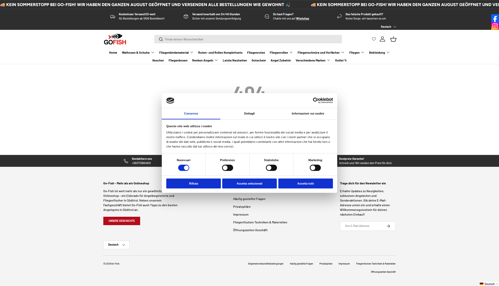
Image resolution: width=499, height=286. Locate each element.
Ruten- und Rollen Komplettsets (220, 52)
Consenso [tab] (191, 113)
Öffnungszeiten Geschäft (250, 230)
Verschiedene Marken (311, 60)
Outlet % (341, 60)
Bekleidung (377, 52)
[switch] (227, 168)
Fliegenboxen (178, 60)
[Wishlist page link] (374, 39)
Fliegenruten (256, 52)
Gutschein (259, 60)
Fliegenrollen (279, 52)
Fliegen (354, 52)
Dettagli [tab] (249, 113)
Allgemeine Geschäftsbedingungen (266, 263)
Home (113, 52)
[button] (489, 284)
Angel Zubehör (281, 60)
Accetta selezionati (249, 183)
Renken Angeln (202, 60)
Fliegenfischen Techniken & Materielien (260, 222)
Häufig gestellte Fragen (249, 199)
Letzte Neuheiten (235, 60)
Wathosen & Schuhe (136, 52)
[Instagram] (495, 26)
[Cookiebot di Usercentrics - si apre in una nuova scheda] (316, 100)
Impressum (241, 214)
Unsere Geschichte (122, 220)
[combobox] (248, 39)
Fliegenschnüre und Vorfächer (319, 52)
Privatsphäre (242, 206)
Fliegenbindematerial (174, 52)
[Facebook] (495, 18)
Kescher (158, 60)
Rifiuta (193, 183)
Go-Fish (115, 263)
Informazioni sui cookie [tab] (308, 113)
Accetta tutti (305, 183)
